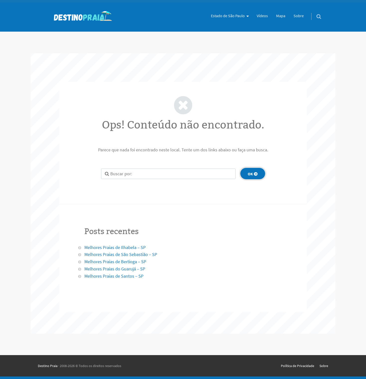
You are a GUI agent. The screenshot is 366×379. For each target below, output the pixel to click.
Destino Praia (48, 366)
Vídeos (262, 15)
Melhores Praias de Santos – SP (113, 276)
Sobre (299, 15)
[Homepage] (82, 17)
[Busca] (314, 11)
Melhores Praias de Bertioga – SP (115, 261)
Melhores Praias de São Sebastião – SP (120, 254)
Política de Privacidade (297, 366)
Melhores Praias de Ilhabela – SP (115, 247)
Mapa (280, 15)
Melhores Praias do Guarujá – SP (114, 269)
